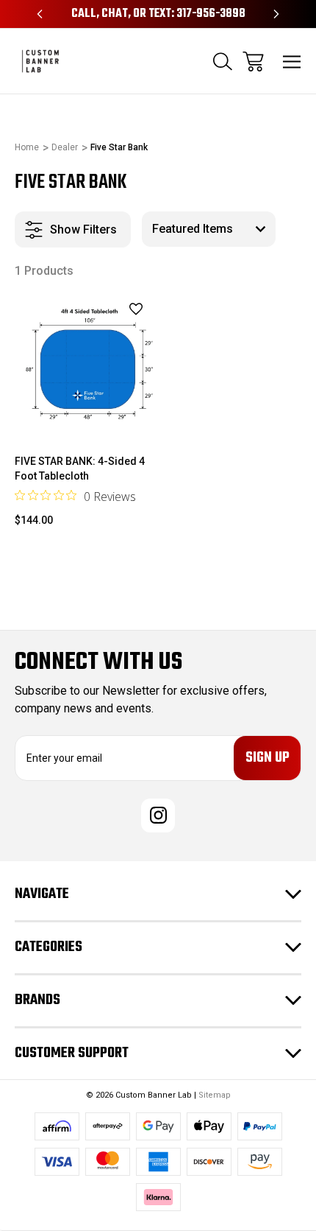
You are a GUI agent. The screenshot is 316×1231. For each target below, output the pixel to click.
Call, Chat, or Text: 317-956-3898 (158, 14)
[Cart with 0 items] (253, 61)
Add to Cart (83, 414)
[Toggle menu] (292, 61)
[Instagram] (158, 815)
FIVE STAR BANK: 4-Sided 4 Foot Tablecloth (80, 468)
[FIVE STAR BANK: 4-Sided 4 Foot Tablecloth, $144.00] (84, 364)
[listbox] (209, 229)
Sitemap (214, 1095)
